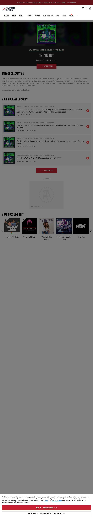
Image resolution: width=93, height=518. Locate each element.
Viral (37, 15)
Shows (29, 15)
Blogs (6, 15)
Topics (64, 16)
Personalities (48, 16)
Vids (14, 15)
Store (71, 16)
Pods (21, 15)
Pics (57, 16)
